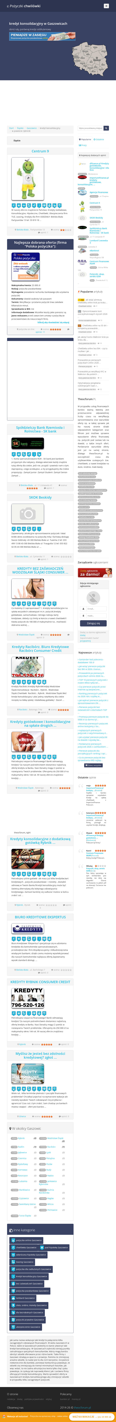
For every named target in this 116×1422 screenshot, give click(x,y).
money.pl (76, 1399)
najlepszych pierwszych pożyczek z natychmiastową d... (92, 732)
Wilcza (46, 1204)
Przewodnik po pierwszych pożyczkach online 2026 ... (89, 361)
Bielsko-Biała (23, 229)
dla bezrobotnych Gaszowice (29, 1312)
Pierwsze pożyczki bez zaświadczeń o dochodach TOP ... (92, 710)
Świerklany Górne (24, 1204)
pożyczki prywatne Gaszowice (30, 1319)
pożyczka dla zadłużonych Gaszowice (33, 1269)
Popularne (86, 139)
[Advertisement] (58, 104)
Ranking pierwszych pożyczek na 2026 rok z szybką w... (92, 695)
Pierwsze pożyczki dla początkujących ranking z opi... (92, 752)
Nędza (46, 1175)
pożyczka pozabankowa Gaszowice (32, 1290)
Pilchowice (48, 1210)
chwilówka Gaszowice (26, 1247)
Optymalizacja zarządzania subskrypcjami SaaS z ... (89, 384)
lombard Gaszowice (25, 1298)
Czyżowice (20, 1198)
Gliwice (22, 1116)
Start (11, 128)
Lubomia (19, 1181)
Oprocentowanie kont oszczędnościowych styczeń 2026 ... (92, 314)
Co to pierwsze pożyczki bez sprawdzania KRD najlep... (91, 759)
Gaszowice (32, 128)
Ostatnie (99, 139)
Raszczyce (20, 1175)
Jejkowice (19, 1152)
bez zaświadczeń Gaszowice (29, 1283)
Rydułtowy (20, 1164)
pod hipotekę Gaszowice (56, 1247)
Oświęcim (94, 196)
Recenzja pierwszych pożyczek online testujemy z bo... (93, 725)
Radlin (18, 1146)
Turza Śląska (21, 1215)
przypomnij (85, 640)
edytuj (49, 1399)
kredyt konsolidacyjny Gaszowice (31, 1276)
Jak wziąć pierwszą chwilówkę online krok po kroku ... (92, 301)
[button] (106, 6)
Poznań (93, 267)
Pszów (46, 1164)
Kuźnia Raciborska (46, 1191)
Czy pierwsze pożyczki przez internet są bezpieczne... (92, 688)
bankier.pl (65, 1399)
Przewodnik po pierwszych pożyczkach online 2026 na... (91, 674)
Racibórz (23, 709)
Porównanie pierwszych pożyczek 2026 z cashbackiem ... (93, 745)
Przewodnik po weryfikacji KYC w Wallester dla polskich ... (92, 373)
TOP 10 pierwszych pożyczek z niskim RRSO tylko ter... (93, 681)
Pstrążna (47, 1158)
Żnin (92, 280)
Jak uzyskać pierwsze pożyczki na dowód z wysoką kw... (92, 738)
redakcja (11, 1399)
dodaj (82, 635)
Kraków (81, 188)
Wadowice (82, 174)
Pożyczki (24, 6)
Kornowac (19, 1169)
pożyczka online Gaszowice (29, 1240)
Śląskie (20, 128)
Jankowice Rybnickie (48, 1183)
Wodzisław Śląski (27, 634)
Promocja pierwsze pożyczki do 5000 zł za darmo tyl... (93, 718)
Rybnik (19, 905)
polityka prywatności (34, 1399)
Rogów (47, 1198)
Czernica (19, 1158)
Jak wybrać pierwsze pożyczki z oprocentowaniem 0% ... (93, 701)
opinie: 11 (40, 332)
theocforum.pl (82, 1407)
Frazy (84, 145)
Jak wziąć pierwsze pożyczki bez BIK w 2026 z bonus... (91, 668)
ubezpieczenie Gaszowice (28, 1327)
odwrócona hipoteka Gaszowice (31, 1254)
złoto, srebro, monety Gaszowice (31, 1305)
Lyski (45, 1152)
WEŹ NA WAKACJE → (92, 1417)
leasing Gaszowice (24, 1262)
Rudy (45, 1169)
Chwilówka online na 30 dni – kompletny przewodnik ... (93, 327)
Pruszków (94, 255)
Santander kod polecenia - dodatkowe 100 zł (91, 661)
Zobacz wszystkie (94, 765)
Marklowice (21, 1189)
